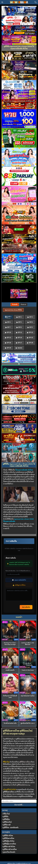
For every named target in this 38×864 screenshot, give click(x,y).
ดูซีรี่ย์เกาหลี (6, 825)
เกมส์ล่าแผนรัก (10, 670)
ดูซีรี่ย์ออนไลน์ (21, 785)
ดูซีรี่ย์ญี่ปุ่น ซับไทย (8, 841)
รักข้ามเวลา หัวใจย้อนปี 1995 (10, 696)
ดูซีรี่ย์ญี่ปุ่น (6, 819)
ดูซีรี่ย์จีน (5, 816)
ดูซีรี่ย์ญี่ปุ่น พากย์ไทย (9, 844)
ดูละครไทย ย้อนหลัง (9, 852)
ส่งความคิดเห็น (26, 607)
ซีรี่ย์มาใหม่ (6, 814)
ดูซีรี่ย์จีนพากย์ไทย (24, 762)
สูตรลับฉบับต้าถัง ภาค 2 (28, 723)
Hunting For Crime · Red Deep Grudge (10, 643)
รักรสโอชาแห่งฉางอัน (10, 723)
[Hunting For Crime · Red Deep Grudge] (10, 631)
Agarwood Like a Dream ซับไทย (13, 310)
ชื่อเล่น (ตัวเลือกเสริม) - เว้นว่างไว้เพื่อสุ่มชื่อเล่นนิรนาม (18, 570)
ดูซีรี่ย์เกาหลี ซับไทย (9, 846)
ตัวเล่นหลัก (14, 304)
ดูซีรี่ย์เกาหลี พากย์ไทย (10, 849)
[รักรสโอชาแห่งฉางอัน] (10, 711)
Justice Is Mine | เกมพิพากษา (27, 643)
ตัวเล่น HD (23, 304)
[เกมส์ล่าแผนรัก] (10, 658)
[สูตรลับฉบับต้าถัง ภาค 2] (27, 711)
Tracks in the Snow (28, 670)
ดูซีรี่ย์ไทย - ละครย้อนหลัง (10, 827)
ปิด (27, 290)
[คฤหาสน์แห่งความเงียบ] (27, 684)
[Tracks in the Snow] (27, 658)
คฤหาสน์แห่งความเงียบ (28, 696)
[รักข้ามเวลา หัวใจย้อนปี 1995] (10, 684)
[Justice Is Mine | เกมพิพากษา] (27, 631)
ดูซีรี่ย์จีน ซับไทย (8, 835)
